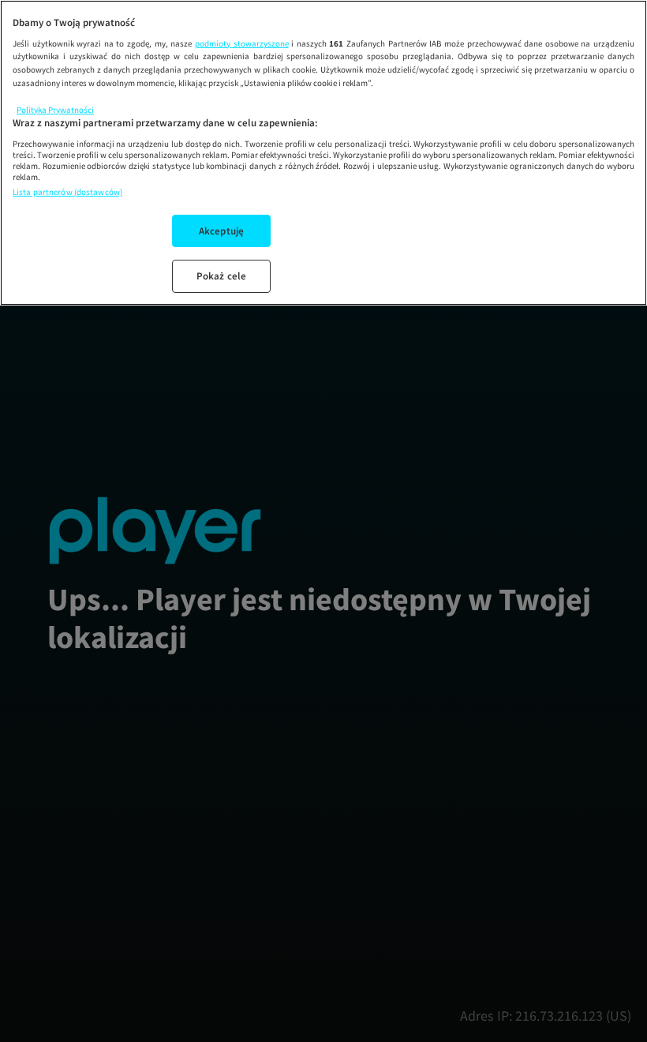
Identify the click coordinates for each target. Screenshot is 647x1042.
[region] (323, 152)
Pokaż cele (221, 276)
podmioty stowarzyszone (242, 43)
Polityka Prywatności (55, 109)
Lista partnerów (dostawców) (67, 191)
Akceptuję (221, 231)
